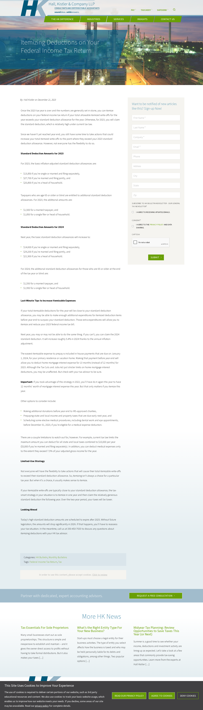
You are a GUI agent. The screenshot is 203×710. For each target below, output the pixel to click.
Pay (133, 10)
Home (23, 59)
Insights (142, 19)
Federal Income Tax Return (43, 561)
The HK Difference (62, 19)
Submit (155, 257)
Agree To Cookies (161, 695)
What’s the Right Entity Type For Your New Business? (99, 629)
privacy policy (157, 224)
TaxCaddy (146, 10)
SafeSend (162, 10)
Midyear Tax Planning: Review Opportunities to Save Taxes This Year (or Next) (156, 630)
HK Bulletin (42, 557)
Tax (60, 561)
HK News (31, 59)
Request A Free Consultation (154, 595)
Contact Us (168, 19)
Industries (93, 19)
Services (119, 19)
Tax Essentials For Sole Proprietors (44, 627)
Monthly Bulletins (58, 557)
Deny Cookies (188, 695)
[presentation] (151, 242)
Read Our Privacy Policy (129, 695)
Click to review (99, 574)
